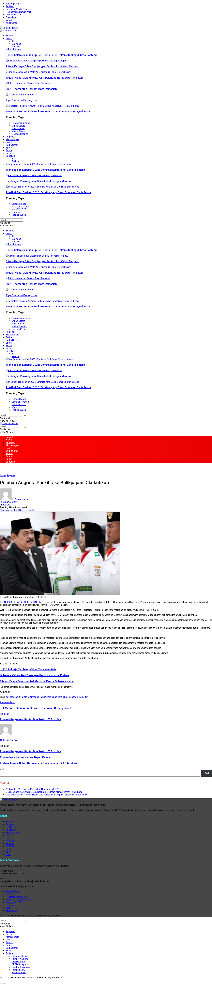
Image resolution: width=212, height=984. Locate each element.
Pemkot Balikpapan (21, 967)
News (9, 38)
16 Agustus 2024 (8, 502)
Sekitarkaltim (81, 697)
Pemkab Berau (19, 972)
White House (18, 128)
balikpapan (11, 697)
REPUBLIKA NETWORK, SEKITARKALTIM (20, 602)
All (13, 41)
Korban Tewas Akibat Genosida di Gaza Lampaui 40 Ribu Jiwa (38, 763)
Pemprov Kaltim (20, 958)
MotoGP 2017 (19, 209)
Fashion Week (19, 214)
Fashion (15, 161)
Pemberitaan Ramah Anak (18, 12)
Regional (10, 136)
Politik (9, 142)
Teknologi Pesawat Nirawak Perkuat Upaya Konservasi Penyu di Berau (48, 111)
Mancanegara (12, 139)
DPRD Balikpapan (20, 964)
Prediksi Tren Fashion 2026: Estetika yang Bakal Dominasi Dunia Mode (48, 192)
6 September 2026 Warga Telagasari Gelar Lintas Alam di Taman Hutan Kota (44, 792)
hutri (19, 697)
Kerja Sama (11, 22)
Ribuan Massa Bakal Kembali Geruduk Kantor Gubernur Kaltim (37, 681)
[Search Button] (25, 220)
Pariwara (10, 953)
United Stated (18, 125)
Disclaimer (11, 17)
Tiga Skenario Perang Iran (21, 100)
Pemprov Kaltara (20, 956)
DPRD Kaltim (18, 961)
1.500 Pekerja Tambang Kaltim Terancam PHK (28, 669)
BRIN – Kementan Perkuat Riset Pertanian (31, 89)
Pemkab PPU (18, 969)
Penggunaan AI (13, 14)
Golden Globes (19, 204)
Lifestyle (10, 156)
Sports (9, 147)
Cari (2, 768)
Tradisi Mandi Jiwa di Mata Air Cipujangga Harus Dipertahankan (44, 77)
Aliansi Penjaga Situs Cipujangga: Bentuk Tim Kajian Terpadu (42, 66)
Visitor (9, 20)
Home (3, 475)
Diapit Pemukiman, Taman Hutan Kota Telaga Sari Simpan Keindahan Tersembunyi (46, 794)
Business (16, 44)
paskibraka (47, 697)
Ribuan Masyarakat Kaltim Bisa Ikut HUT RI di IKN (30, 751)
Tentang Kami (12, 3)
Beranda (10, 35)
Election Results (20, 134)
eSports (16, 212)
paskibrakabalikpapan (64, 697)
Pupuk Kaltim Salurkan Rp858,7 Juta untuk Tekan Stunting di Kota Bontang (51, 55)
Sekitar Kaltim (22, 499)
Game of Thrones (20, 206)
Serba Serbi (12, 145)
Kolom (9, 153)
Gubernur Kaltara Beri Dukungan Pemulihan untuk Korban (34, 675)
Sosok (9, 150)
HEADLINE (11, 827)
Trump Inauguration (21, 123)
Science (16, 46)
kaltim (24, 697)
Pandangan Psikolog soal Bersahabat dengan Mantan (38, 181)
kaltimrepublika (34, 697)
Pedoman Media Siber (17, 9)
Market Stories (19, 131)
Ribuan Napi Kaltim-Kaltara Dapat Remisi (25, 757)
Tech (8, 854)
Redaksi (10, 6)
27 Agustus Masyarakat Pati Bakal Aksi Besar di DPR (32, 789)
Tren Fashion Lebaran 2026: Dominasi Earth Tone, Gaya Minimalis (45, 169)
